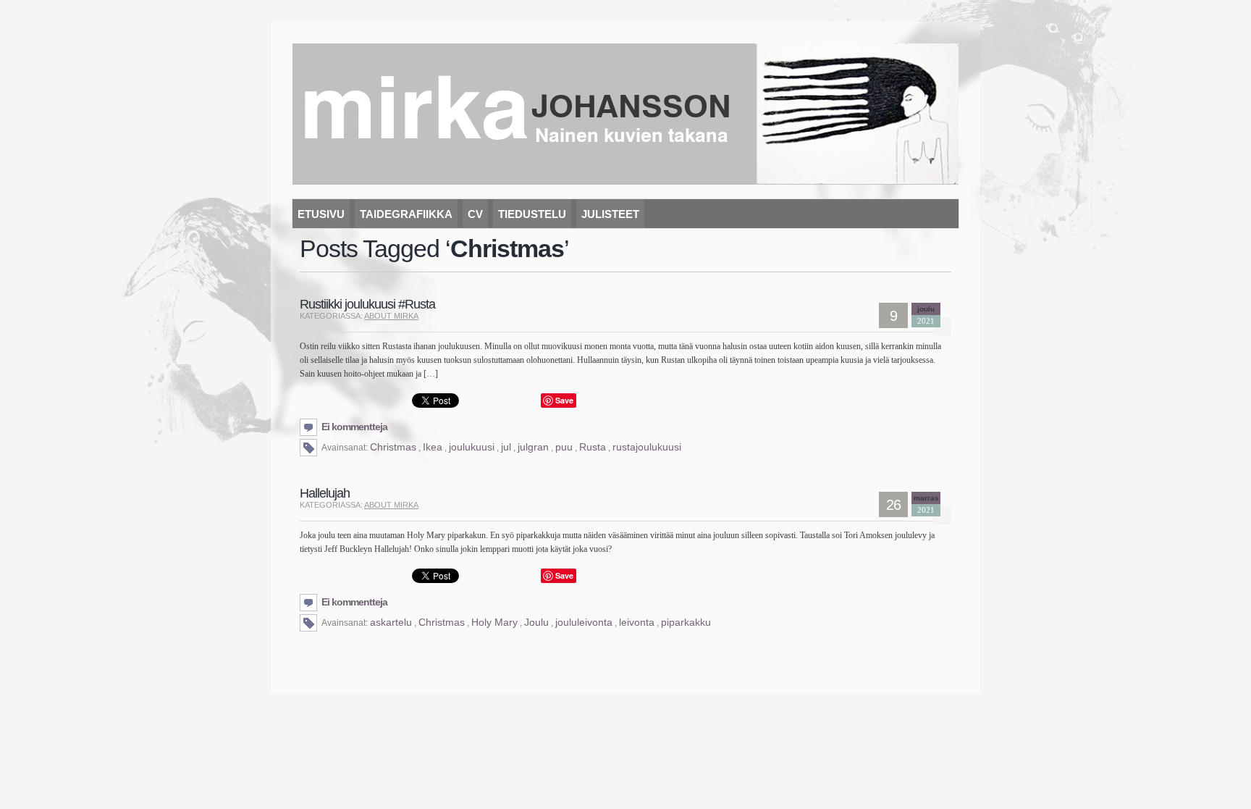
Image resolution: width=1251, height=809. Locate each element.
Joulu (536, 622)
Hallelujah (325, 493)
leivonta (636, 622)
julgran (533, 447)
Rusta (592, 447)
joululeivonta (583, 622)
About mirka (391, 315)
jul (506, 447)
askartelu (391, 622)
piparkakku (686, 622)
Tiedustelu (532, 214)
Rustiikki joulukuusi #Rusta (367, 304)
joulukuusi (471, 447)
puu (564, 447)
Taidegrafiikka (406, 214)
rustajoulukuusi (646, 447)
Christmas (393, 447)
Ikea (432, 447)
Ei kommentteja (354, 426)
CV (475, 214)
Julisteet (610, 214)
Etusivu (321, 214)
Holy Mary (494, 622)
